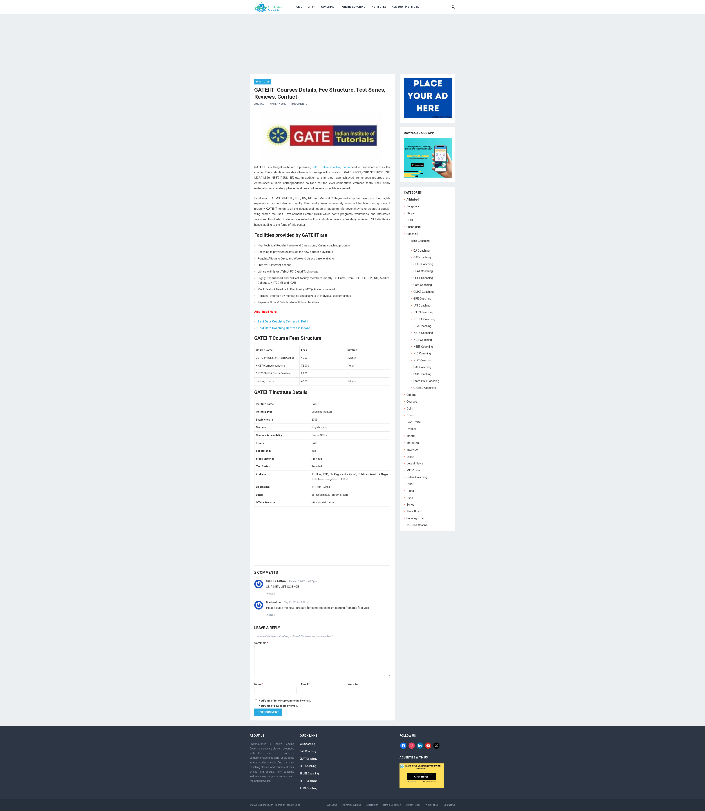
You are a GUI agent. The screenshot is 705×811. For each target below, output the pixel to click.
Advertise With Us (351, 804)
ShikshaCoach (265, 804)
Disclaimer (372, 804)
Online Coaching (353, 6)
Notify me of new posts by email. (278, 705)
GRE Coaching (422, 298)
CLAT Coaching (423, 271)
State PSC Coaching (426, 381)
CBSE (410, 220)
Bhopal (410, 213)
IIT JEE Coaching (424, 319)
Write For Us (431, 804)
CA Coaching (421, 250)
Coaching (328, 6)
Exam (409, 415)
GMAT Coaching (423, 291)
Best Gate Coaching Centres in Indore (284, 328)
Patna (410, 491)
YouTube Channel (417, 525)
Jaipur (410, 456)
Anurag (259, 103)
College (411, 395)
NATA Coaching (423, 333)
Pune (409, 498)
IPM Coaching (422, 326)
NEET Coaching (423, 346)
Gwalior (411, 429)
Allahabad (412, 199)
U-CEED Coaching (424, 388)
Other (409, 484)
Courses (411, 401)
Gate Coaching (422, 285)
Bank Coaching (420, 241)
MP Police (413, 470)
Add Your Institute (405, 6)
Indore (410, 436)
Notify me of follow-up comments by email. (285, 700)
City (310, 6)
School (410, 504)
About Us (332, 804)
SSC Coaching (422, 374)
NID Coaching (422, 353)
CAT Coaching (308, 751)
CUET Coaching (423, 278)
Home (298, 6)
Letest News (414, 463)
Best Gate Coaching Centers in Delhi (283, 321)
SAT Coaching (422, 367)
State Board (414, 511)
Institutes (378, 6)
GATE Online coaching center (331, 167)
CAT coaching (422, 257)
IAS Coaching (422, 305)
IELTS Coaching (423, 312)
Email (305, 684)
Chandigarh (413, 227)
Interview (412, 449)
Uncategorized (415, 518)
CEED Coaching (423, 264)
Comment (261, 642)
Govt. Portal (413, 422)
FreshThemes (293, 804)
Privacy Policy (413, 804)
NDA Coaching (422, 340)
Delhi (409, 408)
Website (353, 684)
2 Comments (299, 103)
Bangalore (412, 206)
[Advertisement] (352, 41)
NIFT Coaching (422, 360)
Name (258, 684)
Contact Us (449, 804)
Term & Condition (392, 804)
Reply (272, 593)
